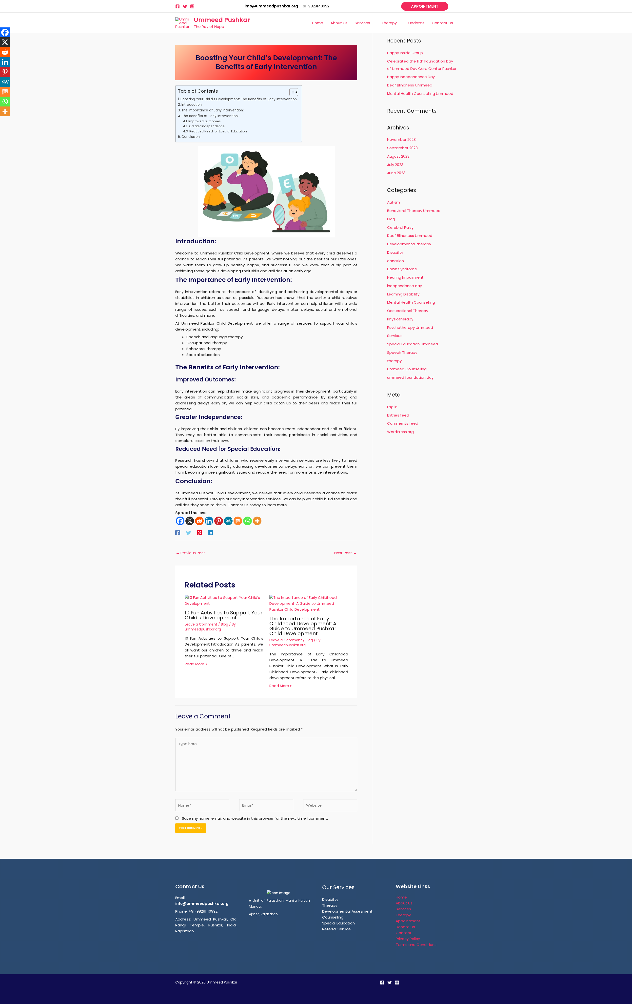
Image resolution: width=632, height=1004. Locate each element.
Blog (224, 624)
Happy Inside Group (405, 52)
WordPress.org (400, 431)
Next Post (345, 552)
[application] (372, 23)
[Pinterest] (218, 521)
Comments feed (402, 423)
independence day (404, 285)
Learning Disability (403, 294)
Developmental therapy (409, 244)
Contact (404, 932)
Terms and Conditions (416, 944)
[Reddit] (199, 521)
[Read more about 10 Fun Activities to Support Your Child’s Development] (224, 600)
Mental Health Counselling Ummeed (420, 93)
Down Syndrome (402, 269)
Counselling (332, 917)
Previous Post (190, 552)
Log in (392, 406)
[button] (424, 6)
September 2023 (402, 147)
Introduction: (191, 104)
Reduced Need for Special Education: (218, 131)
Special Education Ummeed (412, 344)
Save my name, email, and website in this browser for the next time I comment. (255, 818)
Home (401, 897)
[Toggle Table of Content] (291, 92)
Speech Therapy (402, 352)
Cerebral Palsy (400, 227)
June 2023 (396, 172)
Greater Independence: (207, 126)
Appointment (408, 920)
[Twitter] (185, 6)
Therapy (329, 905)
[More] (257, 521)
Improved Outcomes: (204, 121)
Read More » (196, 664)
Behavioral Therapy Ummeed (413, 210)
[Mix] (238, 521)
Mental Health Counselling (411, 302)
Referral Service (336, 929)
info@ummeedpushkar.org (202, 903)
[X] (189, 521)
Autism (393, 202)
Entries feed (398, 415)
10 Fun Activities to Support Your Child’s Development (223, 615)
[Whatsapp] (247, 521)
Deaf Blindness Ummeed (409, 85)
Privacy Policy (408, 938)
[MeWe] (228, 521)
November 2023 (401, 139)
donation (395, 260)
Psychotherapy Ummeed (410, 327)
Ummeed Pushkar (222, 20)
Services (394, 335)
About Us (404, 903)
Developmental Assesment (347, 911)
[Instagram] (192, 6)
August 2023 (398, 156)
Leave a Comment (201, 624)
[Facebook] (177, 6)
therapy (394, 360)
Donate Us (405, 926)
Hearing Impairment (405, 277)
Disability (395, 252)
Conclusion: (190, 136)
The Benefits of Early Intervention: (210, 116)
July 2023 (395, 164)
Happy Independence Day (411, 76)
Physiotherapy (400, 319)
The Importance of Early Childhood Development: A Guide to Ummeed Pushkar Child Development (302, 626)
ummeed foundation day (410, 377)
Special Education (338, 923)
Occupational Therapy (407, 310)
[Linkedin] (209, 521)
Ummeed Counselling (407, 369)
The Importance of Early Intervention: (212, 110)
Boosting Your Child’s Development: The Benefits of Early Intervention (238, 99)
